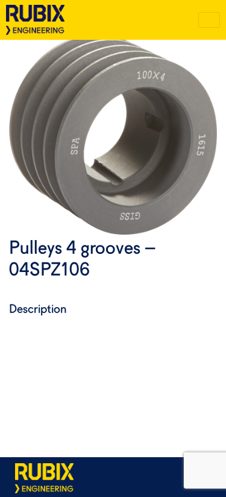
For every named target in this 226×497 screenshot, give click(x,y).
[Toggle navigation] (209, 20)
